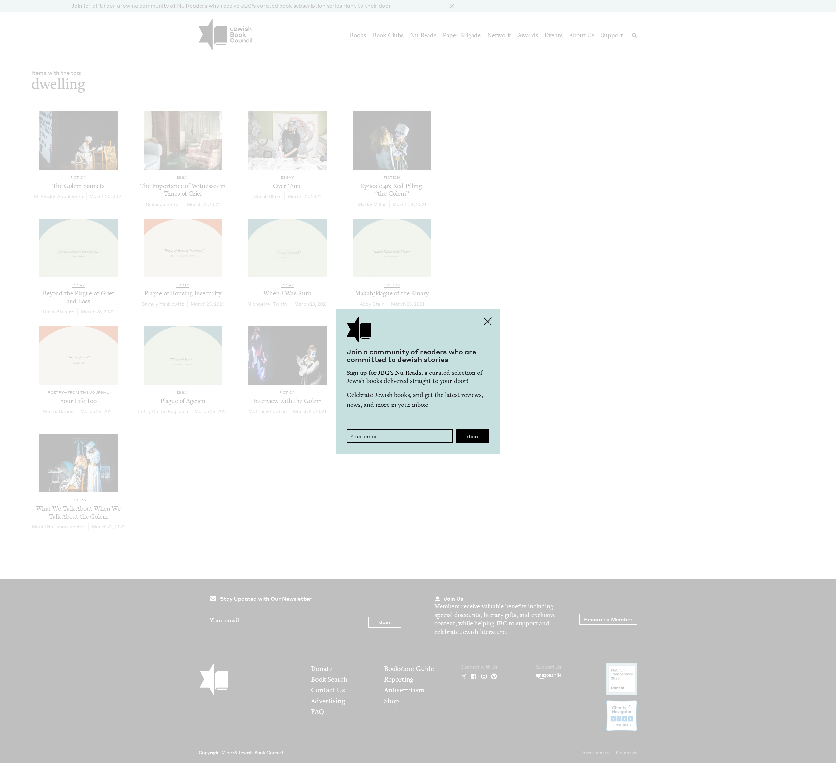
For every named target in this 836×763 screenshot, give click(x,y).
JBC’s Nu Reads (399, 372)
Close (488, 321)
